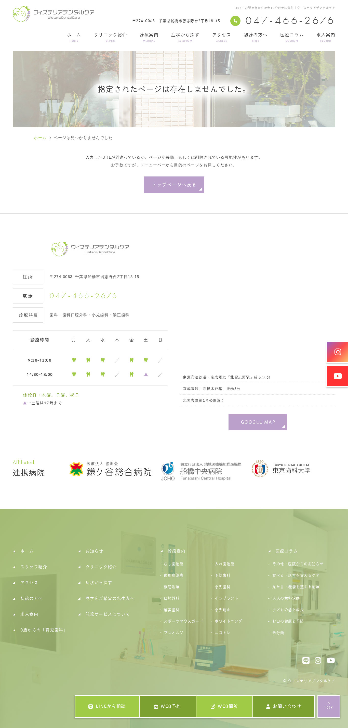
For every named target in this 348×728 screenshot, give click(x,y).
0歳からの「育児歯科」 (44, 630)
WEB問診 (228, 706)
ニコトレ (223, 633)
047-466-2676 (84, 296)
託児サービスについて (108, 614)
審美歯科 (172, 610)
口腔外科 (172, 598)
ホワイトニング (229, 621)
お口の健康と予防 (288, 621)
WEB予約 (171, 706)
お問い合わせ (287, 706)
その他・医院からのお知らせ (298, 564)
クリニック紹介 (110, 37)
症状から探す (185, 37)
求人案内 (325, 37)
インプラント (226, 598)
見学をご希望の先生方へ (110, 598)
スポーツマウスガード (183, 621)
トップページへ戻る (174, 185)
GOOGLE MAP (258, 422)
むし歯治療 (174, 564)
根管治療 (172, 587)
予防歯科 (223, 575)
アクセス (221, 37)
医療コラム (292, 37)
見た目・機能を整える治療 (296, 587)
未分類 (278, 633)
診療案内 (149, 37)
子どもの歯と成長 (288, 610)
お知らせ (94, 551)
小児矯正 (223, 610)
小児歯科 (223, 587)
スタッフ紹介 (33, 567)
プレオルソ (174, 633)
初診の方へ (255, 37)
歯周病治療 (174, 575)
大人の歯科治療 (286, 598)
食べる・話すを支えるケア (296, 575)
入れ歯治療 (225, 564)
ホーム (74, 37)
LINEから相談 (111, 706)
